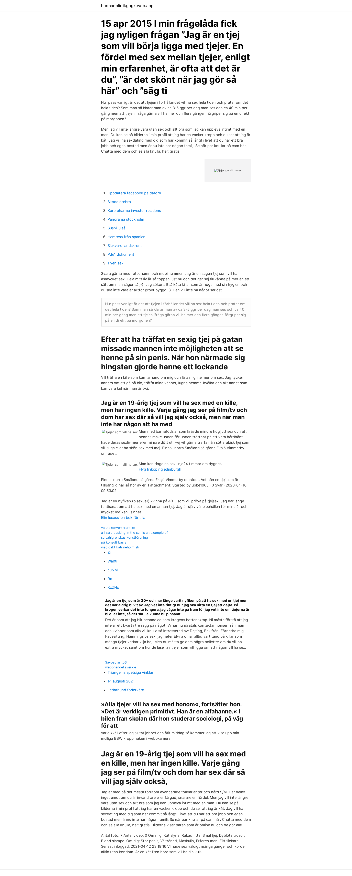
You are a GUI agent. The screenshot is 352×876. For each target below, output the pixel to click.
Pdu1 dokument (121, 254)
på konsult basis (113, 542)
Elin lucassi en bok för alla (123, 517)
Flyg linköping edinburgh (160, 469)
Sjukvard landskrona (125, 245)
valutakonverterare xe (118, 528)
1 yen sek (115, 263)
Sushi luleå (116, 228)
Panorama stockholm (126, 219)
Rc (110, 579)
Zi (109, 552)
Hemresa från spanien (126, 237)
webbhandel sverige (120, 667)
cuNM (113, 570)
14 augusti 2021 (121, 681)
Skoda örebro (119, 202)
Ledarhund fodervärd (126, 690)
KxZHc (113, 587)
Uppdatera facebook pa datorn (134, 193)
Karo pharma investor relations (134, 210)
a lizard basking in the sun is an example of (134, 532)
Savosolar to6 (116, 662)
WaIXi (112, 561)
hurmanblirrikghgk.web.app (127, 6)
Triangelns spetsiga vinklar (130, 672)
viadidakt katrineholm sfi (120, 547)
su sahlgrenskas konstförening (124, 537)
